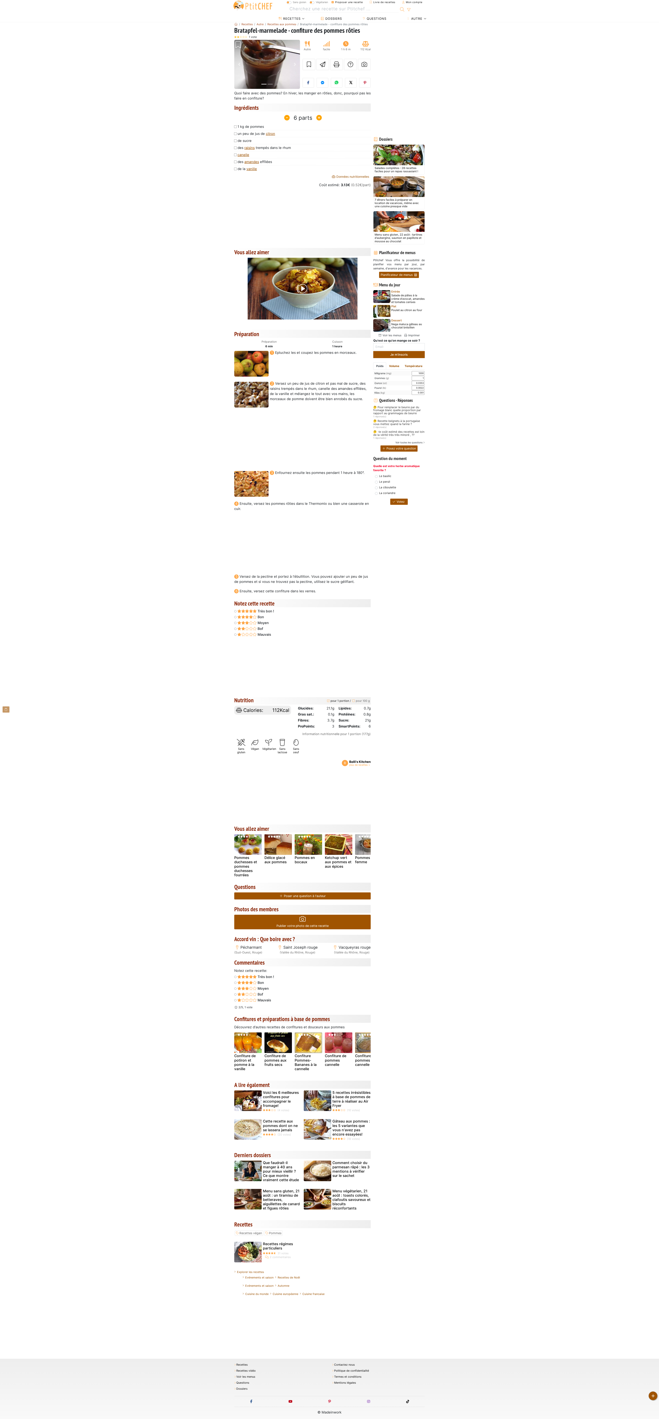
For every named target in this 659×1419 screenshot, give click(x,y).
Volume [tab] (394, 366)
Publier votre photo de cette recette (302, 926)
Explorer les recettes (250, 1272)
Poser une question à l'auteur (304, 896)
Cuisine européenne (285, 1294)
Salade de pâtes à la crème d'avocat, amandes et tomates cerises (408, 299)
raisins (249, 148)
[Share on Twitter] (351, 83)
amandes (251, 162)
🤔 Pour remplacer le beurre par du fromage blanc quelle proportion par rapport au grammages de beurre (397, 410)
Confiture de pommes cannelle (335, 1060)
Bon (260, 617)
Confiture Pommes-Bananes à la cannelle (306, 1062)
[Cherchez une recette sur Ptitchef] (402, 9)
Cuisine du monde (257, 1294)
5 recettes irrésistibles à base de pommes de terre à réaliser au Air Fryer (351, 1099)
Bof (260, 629)
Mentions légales (345, 1382)
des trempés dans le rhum (264, 148)
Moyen (263, 623)
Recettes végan (250, 1233)
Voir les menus (391, 335)
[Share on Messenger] (322, 83)
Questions (376, 18)
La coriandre (387, 493)
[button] (239, 64)
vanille (251, 169)
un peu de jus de (256, 134)
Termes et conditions (347, 1376)
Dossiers (333, 18)
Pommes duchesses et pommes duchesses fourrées (245, 866)
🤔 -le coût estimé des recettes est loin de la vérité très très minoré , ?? (398, 433)
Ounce (380, 383)
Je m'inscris (399, 354)
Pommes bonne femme (368, 860)
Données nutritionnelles (352, 176)
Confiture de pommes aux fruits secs (275, 1060)
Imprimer (413, 335)
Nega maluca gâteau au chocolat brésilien (406, 326)
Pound (380, 387)
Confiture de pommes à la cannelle (366, 1060)
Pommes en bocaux (305, 860)
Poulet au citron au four (406, 310)
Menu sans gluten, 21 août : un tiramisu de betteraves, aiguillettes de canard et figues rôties (281, 1200)
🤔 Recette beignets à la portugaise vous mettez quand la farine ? (396, 423)
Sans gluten (299, 2)
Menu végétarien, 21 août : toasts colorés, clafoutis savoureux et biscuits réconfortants (351, 1200)
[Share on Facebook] (308, 83)
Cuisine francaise (313, 1294)
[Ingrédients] (6, 709)
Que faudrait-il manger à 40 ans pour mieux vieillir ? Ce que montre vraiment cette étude (281, 1171)
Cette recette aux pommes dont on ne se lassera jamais (280, 1125)
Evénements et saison (259, 1277)
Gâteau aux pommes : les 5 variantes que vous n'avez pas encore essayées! (351, 1127)
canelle (243, 155)
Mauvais (264, 634)
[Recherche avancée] (409, 10)
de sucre (245, 141)
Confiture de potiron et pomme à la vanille (245, 1062)
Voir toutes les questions (409, 442)
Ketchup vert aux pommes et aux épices (338, 862)
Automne (283, 1285)
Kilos (379, 392)
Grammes (381, 378)
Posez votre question (401, 448)
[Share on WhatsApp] (337, 83)
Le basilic (385, 476)
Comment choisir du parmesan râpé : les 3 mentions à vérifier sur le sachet (351, 1169)
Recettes (291, 18)
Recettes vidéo (246, 1370)
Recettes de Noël (289, 1277)
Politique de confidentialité (351, 1370)
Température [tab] (414, 366)
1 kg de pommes (251, 127)
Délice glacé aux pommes (275, 860)
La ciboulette (387, 487)
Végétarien (322, 2)
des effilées (255, 162)
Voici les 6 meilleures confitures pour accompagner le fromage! (281, 1099)
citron (270, 134)
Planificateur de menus (397, 275)
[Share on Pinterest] (365, 83)
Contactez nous (344, 1364)
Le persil (384, 481)
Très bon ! (265, 611)
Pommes (275, 1233)
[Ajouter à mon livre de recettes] (309, 64)
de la (247, 169)
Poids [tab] (380, 366)
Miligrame (382, 373)
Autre (416, 18)
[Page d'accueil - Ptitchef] (236, 24)
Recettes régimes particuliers (278, 1246)
